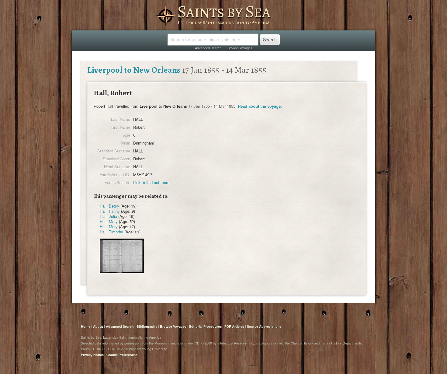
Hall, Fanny (110, 211)
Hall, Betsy (109, 206)
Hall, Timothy (111, 232)
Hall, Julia (108, 216)
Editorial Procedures (205, 326)
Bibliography (147, 326)
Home (85, 326)
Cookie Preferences (121, 354)
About (98, 326)
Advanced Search (208, 47)
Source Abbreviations (264, 326)
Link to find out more (151, 182)
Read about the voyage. (260, 106)
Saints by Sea (223, 11)
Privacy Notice (92, 354)
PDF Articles (234, 326)
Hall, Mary (109, 221)
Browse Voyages (239, 47)
